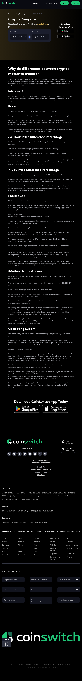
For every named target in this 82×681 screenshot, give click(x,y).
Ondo (20, 538)
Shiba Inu (21, 542)
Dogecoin (5, 555)
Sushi (4, 552)
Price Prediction (47, 531)
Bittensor (69, 557)
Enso (68, 538)
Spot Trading (21, 492)
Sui (19, 548)
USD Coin (53, 545)
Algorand (53, 554)
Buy (18, 531)
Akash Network (72, 545)
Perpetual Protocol (53, 549)
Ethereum (5, 545)
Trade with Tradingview (29, 499)
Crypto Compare (22, 14)
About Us (5, 522)
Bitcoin (4, 538)
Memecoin (22, 555)
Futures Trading (8, 492)
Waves (36, 548)
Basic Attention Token (72, 549)
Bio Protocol (54, 538)
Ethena (37, 542)
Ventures (48, 3)
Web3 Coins (46, 492)
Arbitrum (69, 542)
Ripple (20, 545)
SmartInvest (54, 496)
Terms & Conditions (30, 667)
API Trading (6, 496)
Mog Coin (5, 548)
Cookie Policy (48, 511)
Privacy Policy (23, 511)
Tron (35, 552)
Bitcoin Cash (70, 554)
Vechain (37, 538)
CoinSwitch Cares (68, 496)
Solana (52, 542)
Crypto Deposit (41, 496)
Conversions (12, 531)
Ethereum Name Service (56, 558)
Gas (35, 545)
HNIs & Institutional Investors (64, 492)
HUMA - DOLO (36, 14)
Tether (4, 542)
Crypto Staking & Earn (10, 499)
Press (31, 522)
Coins (4, 531)
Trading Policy (36, 511)
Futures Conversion (32, 531)
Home (10, 14)
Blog (56, 3)
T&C (3, 511)
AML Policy (11, 511)
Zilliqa (20, 552)
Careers (23, 522)
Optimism (37, 555)
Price (22, 531)
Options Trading (34, 492)
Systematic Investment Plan (23, 496)
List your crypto (41, 522)
